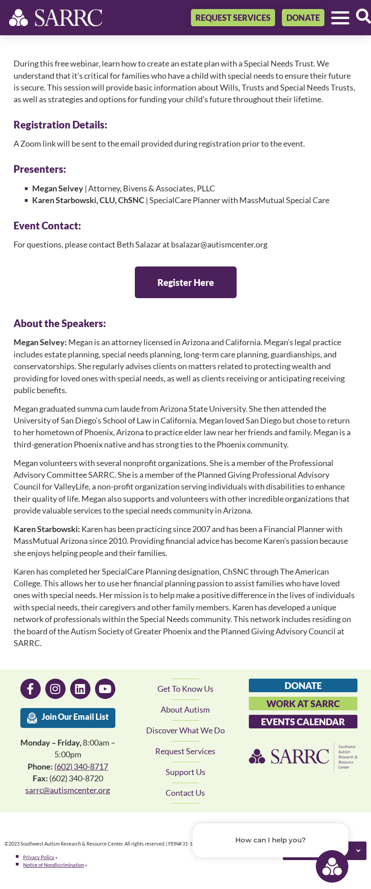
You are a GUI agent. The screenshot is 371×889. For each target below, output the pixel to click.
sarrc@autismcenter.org (67, 790)
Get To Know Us (185, 689)
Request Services (185, 751)
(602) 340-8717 (81, 766)
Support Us (185, 772)
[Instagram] (55, 689)
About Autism (185, 709)
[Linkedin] (80, 689)
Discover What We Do (185, 730)
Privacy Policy (38, 857)
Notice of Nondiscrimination (53, 865)
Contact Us (185, 793)
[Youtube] (105, 689)
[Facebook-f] (30, 689)
